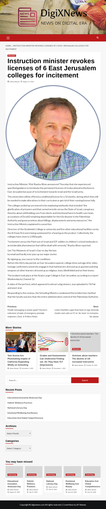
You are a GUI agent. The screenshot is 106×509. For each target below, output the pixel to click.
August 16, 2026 (15, 492)
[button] (8, 37)
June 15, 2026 (91, 492)
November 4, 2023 (27, 368)
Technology (12, 474)
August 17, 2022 (28, 82)
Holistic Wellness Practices (19, 403)
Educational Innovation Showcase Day (24, 397)
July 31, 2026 (33, 492)
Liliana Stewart (15, 82)
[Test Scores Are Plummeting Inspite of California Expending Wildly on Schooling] (21, 342)
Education (11, 55)
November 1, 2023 (60, 368)
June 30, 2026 (72, 492)
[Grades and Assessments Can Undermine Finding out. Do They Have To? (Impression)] (53, 342)
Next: (76, 312)
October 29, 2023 (91, 365)
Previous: (27, 312)
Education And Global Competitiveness (25, 418)
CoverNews (68, 504)
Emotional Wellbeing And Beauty (22, 413)
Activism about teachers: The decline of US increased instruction (85, 358)
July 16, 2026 (52, 489)
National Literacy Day (17, 408)
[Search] (97, 37)
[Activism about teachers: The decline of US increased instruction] (85, 342)
